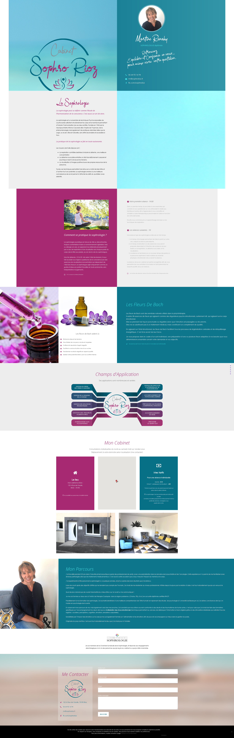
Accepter (164, 735)
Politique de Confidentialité (128, 733)
